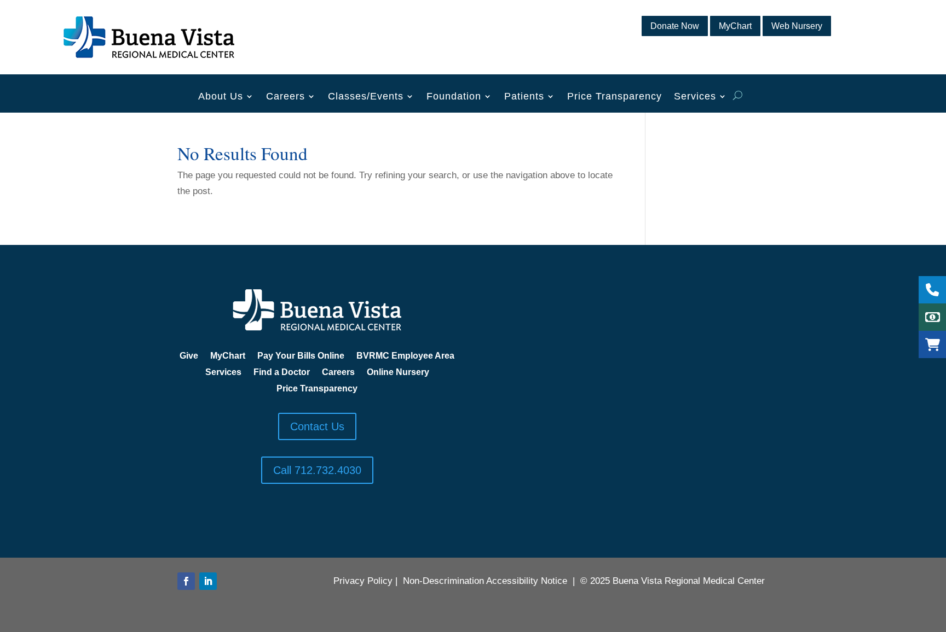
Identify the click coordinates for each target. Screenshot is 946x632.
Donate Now (674, 26)
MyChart (735, 26)
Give (189, 356)
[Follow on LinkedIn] (208, 581)
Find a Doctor (281, 372)
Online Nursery (398, 372)
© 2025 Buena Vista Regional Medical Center (672, 581)
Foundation (453, 97)
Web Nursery (796, 26)
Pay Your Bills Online (300, 356)
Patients (524, 97)
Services (695, 97)
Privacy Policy (363, 581)
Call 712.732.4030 (317, 470)
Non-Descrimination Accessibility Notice (485, 581)
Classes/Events (365, 97)
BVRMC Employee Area (405, 356)
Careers (285, 97)
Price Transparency (614, 97)
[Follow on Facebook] (186, 581)
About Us (220, 97)
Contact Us (317, 426)
